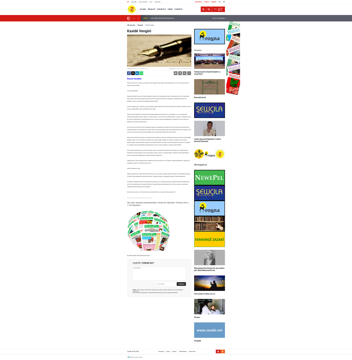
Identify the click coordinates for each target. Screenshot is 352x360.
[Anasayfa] (128, 2)
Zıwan (170, 9)
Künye (168, 351)
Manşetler (134, 2)
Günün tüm (218, 18)
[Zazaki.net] (131, 9)
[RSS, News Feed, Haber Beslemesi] (222, 351)
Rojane (143, 9)
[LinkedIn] (137, 73)
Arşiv (151, 2)
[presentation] (133, 18)
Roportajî (161, 9)
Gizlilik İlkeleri (183, 351)
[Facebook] (129, 73)
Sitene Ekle (157, 2)
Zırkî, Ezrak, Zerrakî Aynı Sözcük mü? (162, 18)
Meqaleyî (151, 9)
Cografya (178, 9)
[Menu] (203, 9)
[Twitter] (133, 73)
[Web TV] (220, 2)
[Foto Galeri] (224, 2)
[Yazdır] (175, 73)
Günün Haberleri (143, 2)
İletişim (174, 351)
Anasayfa (132, 25)
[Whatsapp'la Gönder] (141, 73)
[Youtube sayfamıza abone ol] (218, 351)
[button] (180, 73)
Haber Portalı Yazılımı (136, 357)
